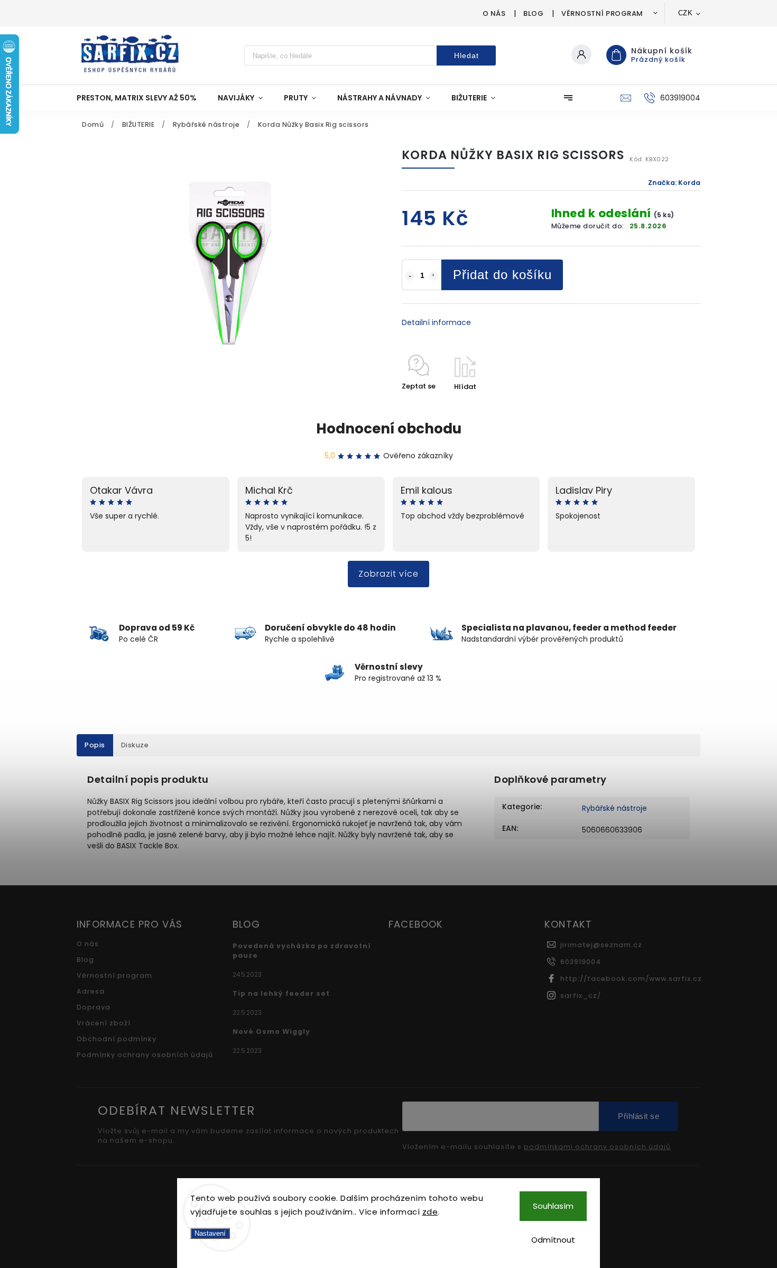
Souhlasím (553, 1205)
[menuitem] (142, 98)
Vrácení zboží (104, 1023)
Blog (533, 13)
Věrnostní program (602, 13)
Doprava (93, 1007)
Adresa (91, 991)
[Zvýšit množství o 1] (433, 276)
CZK (685, 13)
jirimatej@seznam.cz (601, 944)
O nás (494, 13)
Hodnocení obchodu (388, 428)
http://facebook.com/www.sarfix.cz (631, 978)
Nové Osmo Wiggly (271, 1031)
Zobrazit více (388, 574)
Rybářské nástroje (614, 808)
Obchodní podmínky (116, 1038)
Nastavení (210, 1233)
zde (430, 1211)
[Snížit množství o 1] (409, 276)
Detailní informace (436, 322)
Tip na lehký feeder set (281, 993)
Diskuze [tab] (135, 745)
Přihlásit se (638, 1116)
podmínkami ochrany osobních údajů (597, 1147)
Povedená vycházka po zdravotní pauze (302, 950)
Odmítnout (553, 1239)
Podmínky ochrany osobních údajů (145, 1054)
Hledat (466, 55)
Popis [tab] (95, 745)
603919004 (580, 961)
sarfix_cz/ (580, 995)
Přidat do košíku (502, 274)
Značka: (674, 182)
